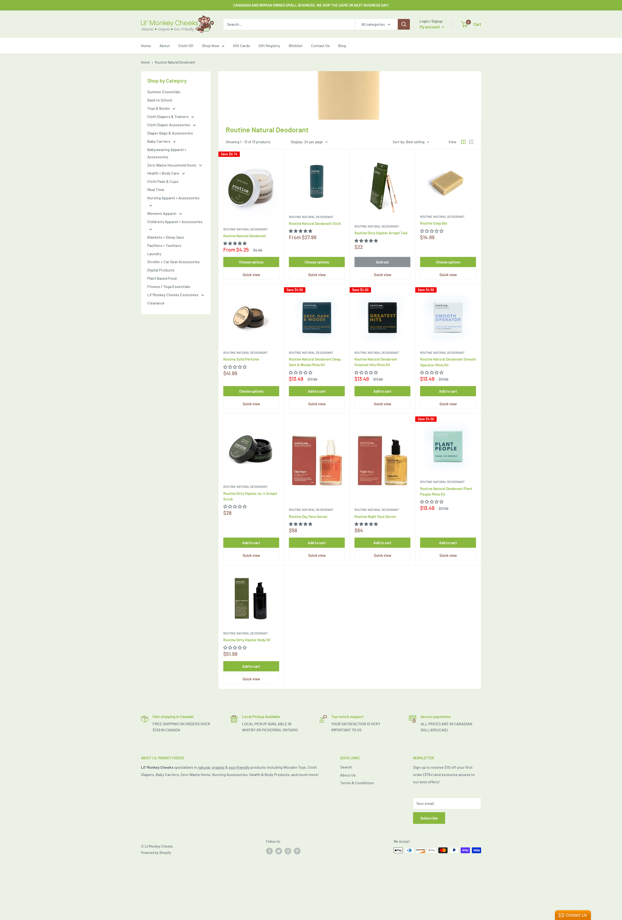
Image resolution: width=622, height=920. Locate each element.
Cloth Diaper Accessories (169, 124)
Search (346, 767)
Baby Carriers (159, 141)
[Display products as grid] (463, 142)
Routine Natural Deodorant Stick (315, 223)
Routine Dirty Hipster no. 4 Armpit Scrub (250, 496)
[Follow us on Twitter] (278, 850)
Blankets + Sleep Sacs (165, 237)
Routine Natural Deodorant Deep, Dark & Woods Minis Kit (315, 362)
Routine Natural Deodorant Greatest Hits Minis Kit (375, 362)
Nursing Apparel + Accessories (173, 197)
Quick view (251, 274)
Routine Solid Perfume (241, 359)
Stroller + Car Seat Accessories (173, 261)
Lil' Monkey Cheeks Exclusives (173, 294)
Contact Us (320, 45)
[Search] (404, 24)
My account (430, 26)
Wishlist (295, 45)
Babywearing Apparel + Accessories (166, 153)
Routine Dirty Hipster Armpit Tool (380, 233)
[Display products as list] (471, 142)
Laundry (154, 253)
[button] (235, 243)
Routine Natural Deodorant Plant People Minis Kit (446, 491)
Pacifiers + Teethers (164, 245)
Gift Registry (269, 45)
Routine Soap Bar (434, 223)
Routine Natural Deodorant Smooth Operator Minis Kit (448, 362)
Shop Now (210, 45)
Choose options (251, 262)
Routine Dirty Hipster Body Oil (246, 640)
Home (146, 45)
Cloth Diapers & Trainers (168, 116)
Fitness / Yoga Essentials (168, 286)
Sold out (382, 262)
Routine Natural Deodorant (245, 229)
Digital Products (160, 270)
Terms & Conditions (357, 782)
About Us (348, 775)
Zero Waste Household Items (172, 165)
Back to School (159, 100)
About (164, 45)
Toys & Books (159, 108)
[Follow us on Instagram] (288, 850)
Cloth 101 (185, 45)
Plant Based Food (162, 278)
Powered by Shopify (156, 853)
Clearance (155, 303)
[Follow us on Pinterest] (297, 850)
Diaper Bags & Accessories (170, 133)
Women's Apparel (162, 213)
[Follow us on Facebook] (269, 850)
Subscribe (429, 818)
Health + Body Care (163, 173)
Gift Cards (241, 45)
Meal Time (155, 189)
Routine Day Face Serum (308, 516)
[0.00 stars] (301, 372)
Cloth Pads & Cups (162, 181)
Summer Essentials (163, 91)
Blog (342, 45)
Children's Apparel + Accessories (175, 221)
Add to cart (317, 391)
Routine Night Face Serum (375, 516)
